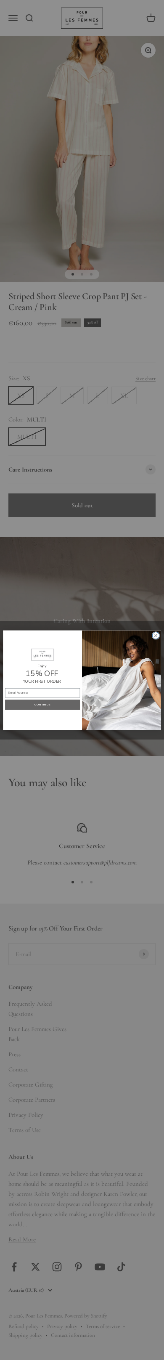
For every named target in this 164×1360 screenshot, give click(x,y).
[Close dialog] (155, 635)
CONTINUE (42, 704)
